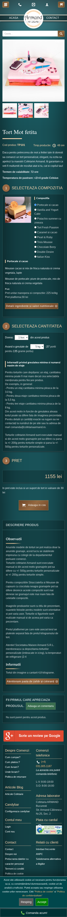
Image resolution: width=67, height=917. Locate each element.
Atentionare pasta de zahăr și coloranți (30, 681)
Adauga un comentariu (41, 706)
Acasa (13, 17)
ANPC (39, 854)
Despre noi (11, 854)
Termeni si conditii (14, 868)
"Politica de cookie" (44, 891)
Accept (41, 902)
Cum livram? (12, 767)
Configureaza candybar (17, 811)
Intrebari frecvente (45, 849)
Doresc (9, 337)
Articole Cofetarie (14, 794)
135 (15, 351)
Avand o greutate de (16, 346)
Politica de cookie (14, 873)
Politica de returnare (15, 776)
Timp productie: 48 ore (49, 145)
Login (8, 826)
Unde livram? (12, 771)
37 (48, 346)
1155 (50, 476)
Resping (26, 902)
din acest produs (39, 337)
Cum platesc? (12, 762)
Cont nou (10, 831)
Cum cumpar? (12, 757)
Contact (52, 17)
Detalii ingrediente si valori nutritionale (30, 306)
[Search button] (61, 34)
